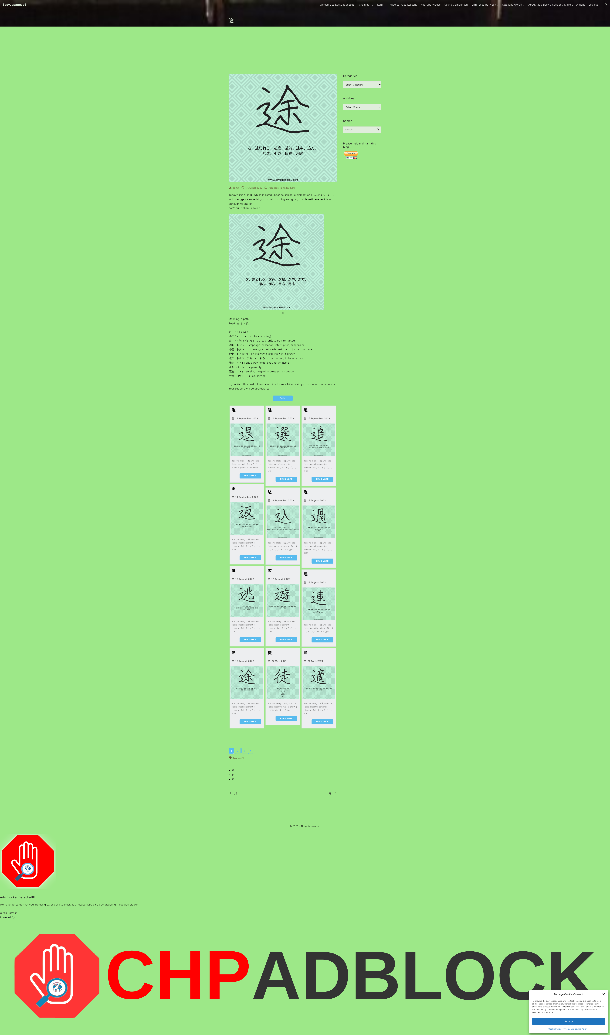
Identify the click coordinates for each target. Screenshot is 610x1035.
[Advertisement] (305, 50)
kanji (282, 187)
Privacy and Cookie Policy (575, 1029)
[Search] (378, 129)
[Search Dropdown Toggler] (606, 4)
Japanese (273, 187)
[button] (603, 994)
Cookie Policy (554, 1029)
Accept (568, 1021)
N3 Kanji (290, 187)
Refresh (12, 912)
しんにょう (238, 757)
